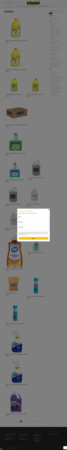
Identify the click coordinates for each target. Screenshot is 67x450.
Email (20, 216)
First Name (21, 221)
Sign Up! (33, 238)
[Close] (48, 209)
